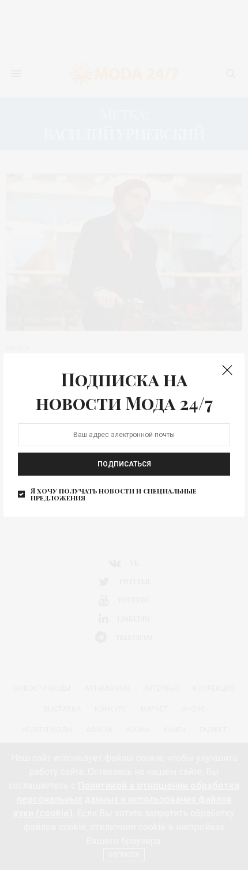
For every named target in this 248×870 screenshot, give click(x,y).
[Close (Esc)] (227, 370)
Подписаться (124, 464)
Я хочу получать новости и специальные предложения (114, 494)
